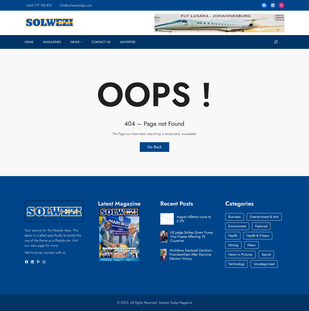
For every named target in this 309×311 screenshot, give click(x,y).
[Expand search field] (275, 42)
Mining (233, 245)
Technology (236, 263)
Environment (237, 226)
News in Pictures (240, 254)
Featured (261, 226)
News (251, 245)
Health (232, 235)
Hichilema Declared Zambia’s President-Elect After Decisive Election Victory (190, 254)
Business (234, 216)
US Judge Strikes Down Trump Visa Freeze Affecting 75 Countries (191, 236)
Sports (266, 254)
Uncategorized (264, 263)
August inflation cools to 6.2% (194, 219)
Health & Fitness (257, 235)
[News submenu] (81, 42)
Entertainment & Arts (264, 216)
